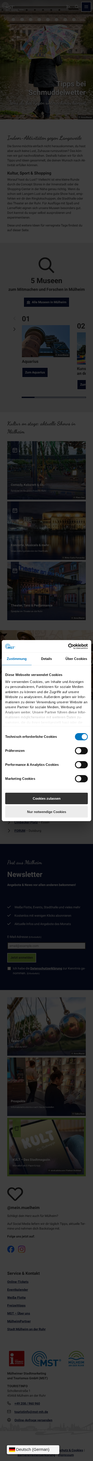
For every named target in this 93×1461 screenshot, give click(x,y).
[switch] (81, 750)
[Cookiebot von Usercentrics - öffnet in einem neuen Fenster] (68, 646)
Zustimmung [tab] (17, 659)
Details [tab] (46, 659)
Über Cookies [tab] (76, 659)
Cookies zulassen (46, 798)
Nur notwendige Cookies (46, 812)
